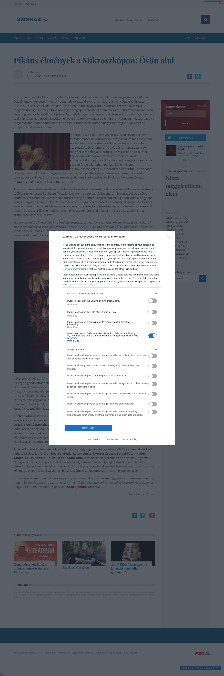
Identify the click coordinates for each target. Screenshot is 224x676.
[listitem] (112, 293)
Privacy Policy (130, 439)
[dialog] (112, 338)
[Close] (169, 237)
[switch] (152, 300)
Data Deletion (93, 439)
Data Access (111, 439)
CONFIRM (88, 428)
